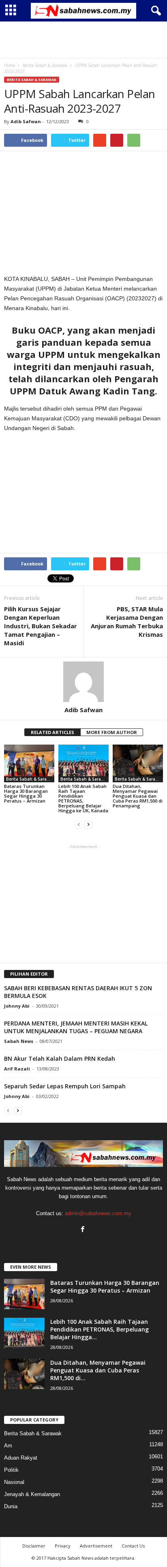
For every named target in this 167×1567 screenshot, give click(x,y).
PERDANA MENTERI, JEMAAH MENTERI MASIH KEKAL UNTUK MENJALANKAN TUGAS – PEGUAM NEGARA (76, 1027)
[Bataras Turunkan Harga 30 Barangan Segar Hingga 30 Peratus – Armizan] (29, 763)
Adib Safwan (26, 121)
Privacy (63, 1546)
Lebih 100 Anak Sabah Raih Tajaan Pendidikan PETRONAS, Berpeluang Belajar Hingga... (99, 1329)
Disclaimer (33, 1546)
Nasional (14, 1482)
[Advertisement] (83, 40)
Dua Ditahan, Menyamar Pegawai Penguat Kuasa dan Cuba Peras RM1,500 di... (98, 1370)
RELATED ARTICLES (52, 732)
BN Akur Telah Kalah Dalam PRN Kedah (59, 1058)
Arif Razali (17, 1069)
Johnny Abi (17, 1006)
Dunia (10, 1506)
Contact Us (133, 1546)
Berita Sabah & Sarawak (31, 79)
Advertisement (96, 1546)
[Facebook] (83, 1230)
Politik (11, 1470)
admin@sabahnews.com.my (98, 1213)
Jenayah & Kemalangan (32, 1494)
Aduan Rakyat (20, 1458)
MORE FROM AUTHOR (111, 732)
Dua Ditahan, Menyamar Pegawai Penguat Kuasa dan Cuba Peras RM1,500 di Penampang (138, 796)
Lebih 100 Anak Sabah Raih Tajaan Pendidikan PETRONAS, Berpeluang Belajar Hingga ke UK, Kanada (83, 798)
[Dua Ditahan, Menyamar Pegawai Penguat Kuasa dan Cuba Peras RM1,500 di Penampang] (138, 763)
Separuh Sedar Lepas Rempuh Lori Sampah (65, 1086)
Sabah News (18, 1041)
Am (8, 1446)
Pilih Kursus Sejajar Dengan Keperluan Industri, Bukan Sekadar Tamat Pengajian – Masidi (40, 626)
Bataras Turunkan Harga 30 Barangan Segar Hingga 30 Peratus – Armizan (26, 793)
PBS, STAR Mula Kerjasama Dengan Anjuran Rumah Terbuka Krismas (127, 621)
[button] (154, 11)
